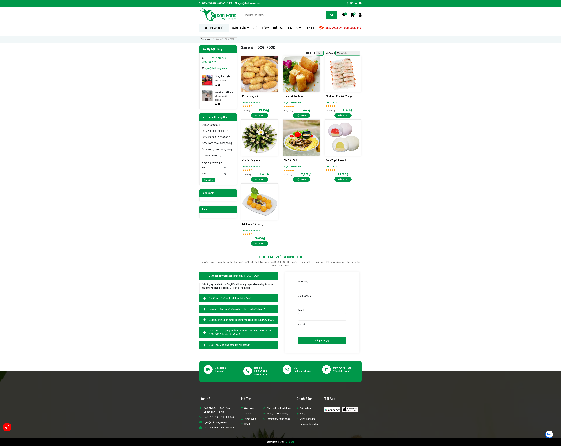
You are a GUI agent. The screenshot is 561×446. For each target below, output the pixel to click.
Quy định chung (307, 418)
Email (301, 310)
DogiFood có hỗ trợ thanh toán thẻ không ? (230, 298)
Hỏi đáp (248, 424)
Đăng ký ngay (322, 340)
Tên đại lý (303, 281)
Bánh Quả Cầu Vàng (252, 224)
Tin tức (247, 413)
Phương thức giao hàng (278, 418)
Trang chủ (205, 39)
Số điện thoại (304, 296)
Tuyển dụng (250, 418)
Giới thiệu (249, 408)
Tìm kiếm (208, 180)
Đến (204, 173)
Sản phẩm (239, 28)
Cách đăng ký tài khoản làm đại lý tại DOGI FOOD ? (235, 275)
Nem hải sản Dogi (293, 96)
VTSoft (290, 442)
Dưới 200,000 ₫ (212, 125)
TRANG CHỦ (215, 28)
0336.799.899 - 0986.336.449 (343, 28)
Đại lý (303, 413)
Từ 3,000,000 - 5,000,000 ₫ (218, 149)
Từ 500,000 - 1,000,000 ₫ (217, 137)
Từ (203, 167)
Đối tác (278, 28)
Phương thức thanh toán (278, 408)
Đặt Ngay (259, 115)
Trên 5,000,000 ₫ (212, 155)
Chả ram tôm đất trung (338, 96)
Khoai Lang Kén (250, 96)
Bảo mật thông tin (309, 424)
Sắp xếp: (330, 53)
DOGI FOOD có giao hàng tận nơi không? (229, 345)
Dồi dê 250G (290, 160)
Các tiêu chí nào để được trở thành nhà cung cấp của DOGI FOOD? (242, 319)
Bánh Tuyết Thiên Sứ (336, 160)
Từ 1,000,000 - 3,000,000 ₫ (218, 143)
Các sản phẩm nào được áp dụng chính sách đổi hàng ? (237, 309)
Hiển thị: (310, 53)
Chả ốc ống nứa (251, 160)
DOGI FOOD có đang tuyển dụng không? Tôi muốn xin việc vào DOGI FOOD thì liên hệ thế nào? (240, 332)
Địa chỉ (301, 324)
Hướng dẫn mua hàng (277, 413)
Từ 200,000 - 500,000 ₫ (216, 131)
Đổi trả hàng (306, 408)
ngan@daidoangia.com (216, 68)
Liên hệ (310, 28)
